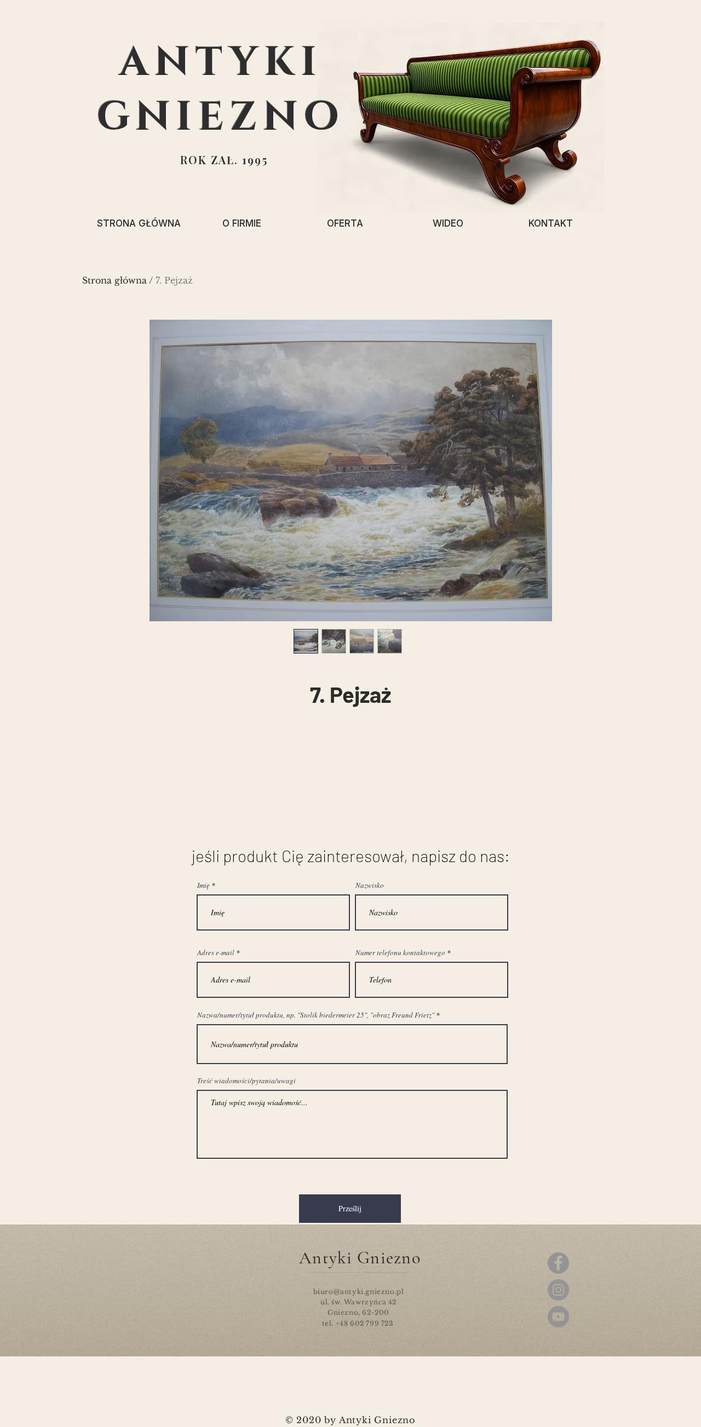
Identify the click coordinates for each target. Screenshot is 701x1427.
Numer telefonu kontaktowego (400, 952)
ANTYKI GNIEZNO (221, 90)
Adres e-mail (215, 952)
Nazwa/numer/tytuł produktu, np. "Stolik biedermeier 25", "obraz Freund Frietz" (315, 1015)
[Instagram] (558, 1290)
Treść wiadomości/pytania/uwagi (246, 1080)
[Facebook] (558, 1263)
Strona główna (114, 280)
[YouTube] (558, 1316)
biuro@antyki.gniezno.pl (358, 1291)
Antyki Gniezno (360, 1257)
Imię (203, 885)
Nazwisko (369, 885)
